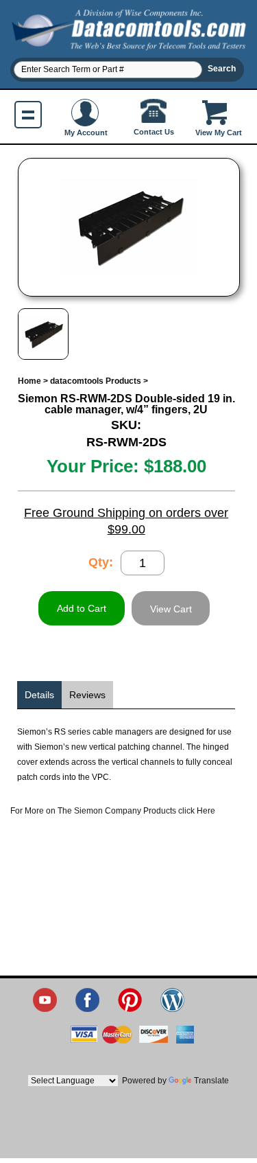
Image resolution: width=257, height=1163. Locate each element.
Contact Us (154, 132)
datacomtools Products (95, 381)
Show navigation (28, 114)
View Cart (171, 608)
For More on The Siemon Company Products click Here (112, 811)
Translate (211, 1080)
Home (29, 381)
